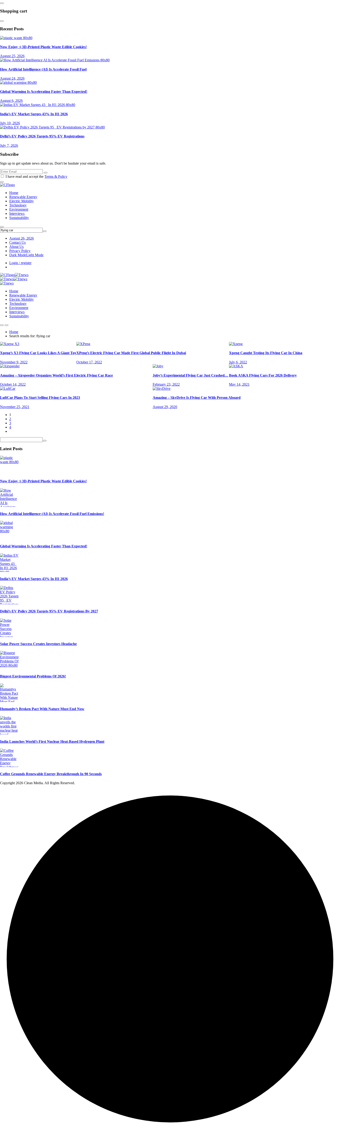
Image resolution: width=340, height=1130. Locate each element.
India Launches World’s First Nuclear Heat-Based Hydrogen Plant (52, 741)
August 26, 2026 (21, 238)
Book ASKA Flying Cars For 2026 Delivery (263, 375)
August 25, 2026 (12, 56)
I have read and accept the (36, 176)
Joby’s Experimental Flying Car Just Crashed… (190, 375)
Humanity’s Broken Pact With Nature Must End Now (42, 709)
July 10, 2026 (10, 123)
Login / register (20, 263)
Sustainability (19, 218)
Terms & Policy (55, 176)
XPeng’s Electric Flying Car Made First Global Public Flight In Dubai (131, 353)
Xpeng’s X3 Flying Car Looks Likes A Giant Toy (38, 353)
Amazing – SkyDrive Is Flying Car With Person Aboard (197, 398)
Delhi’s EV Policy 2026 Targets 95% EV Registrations (42, 136)
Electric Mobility (21, 201)
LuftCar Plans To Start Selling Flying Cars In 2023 (40, 398)
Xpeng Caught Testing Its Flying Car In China (265, 353)
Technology (18, 205)
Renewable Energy (23, 197)
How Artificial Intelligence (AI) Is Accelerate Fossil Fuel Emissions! (52, 514)
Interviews (17, 213)
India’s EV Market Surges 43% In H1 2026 (34, 114)
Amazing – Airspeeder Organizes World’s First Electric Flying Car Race (56, 375)
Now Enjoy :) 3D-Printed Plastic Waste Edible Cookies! (43, 47)
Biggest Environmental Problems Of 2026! (33, 676)
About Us (16, 247)
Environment (18, 209)
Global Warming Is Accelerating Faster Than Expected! (43, 92)
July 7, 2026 (9, 145)
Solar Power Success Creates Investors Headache (38, 644)
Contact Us (17, 242)
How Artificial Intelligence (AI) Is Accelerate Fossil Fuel (43, 69)
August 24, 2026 (12, 78)
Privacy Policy (20, 251)
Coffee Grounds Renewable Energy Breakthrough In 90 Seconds (51, 774)
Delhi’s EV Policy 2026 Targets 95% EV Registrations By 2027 (49, 611)
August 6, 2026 (11, 101)
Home (13, 193)
